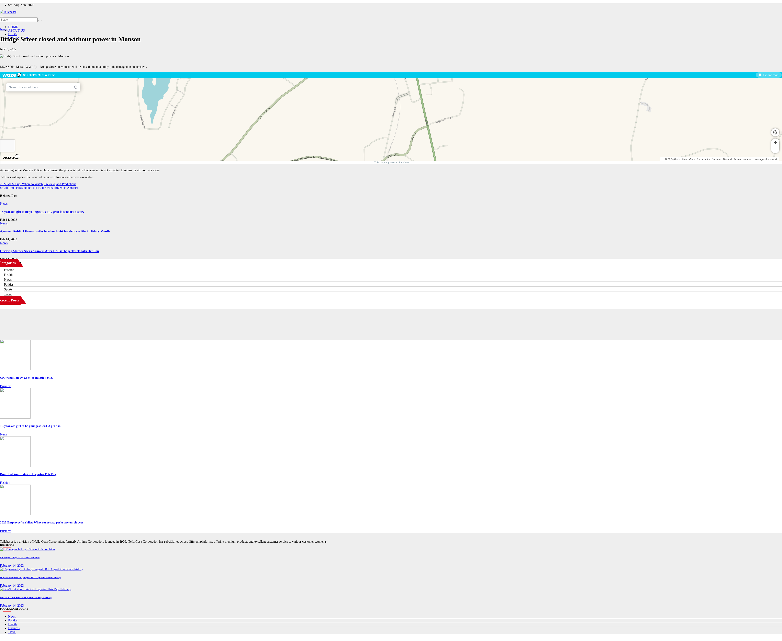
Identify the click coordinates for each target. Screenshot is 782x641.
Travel (8, 294)
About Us (16, 30)
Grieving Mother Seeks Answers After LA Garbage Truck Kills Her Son (49, 251)
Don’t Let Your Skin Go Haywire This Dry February (26, 597)
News (4, 29)
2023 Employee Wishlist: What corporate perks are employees (41, 522)
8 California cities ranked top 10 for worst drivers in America (39, 187)
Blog (12, 34)
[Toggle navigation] (1, 16)
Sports (8, 289)
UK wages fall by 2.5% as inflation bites (26, 377)
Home (13, 27)
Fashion (9, 270)
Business (5, 386)
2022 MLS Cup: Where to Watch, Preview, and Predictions (38, 184)
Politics (8, 284)
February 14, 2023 (12, 565)
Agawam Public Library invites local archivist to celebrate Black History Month (55, 231)
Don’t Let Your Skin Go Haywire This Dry (28, 474)
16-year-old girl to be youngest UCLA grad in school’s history (42, 211)
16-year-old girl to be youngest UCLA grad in (30, 426)
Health (8, 274)
